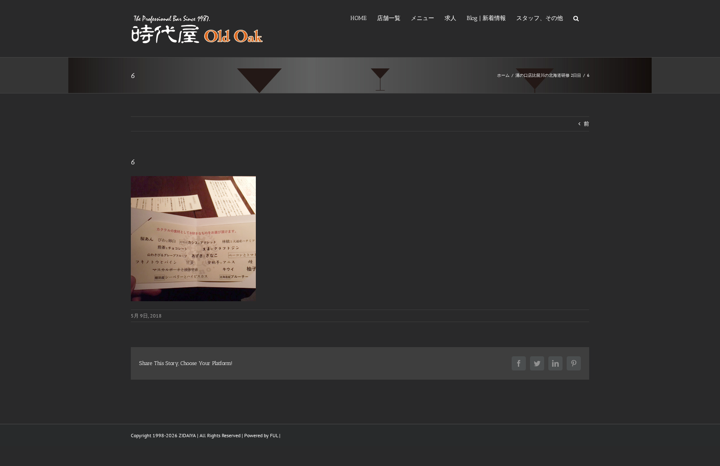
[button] (576, 17)
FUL (274, 435)
